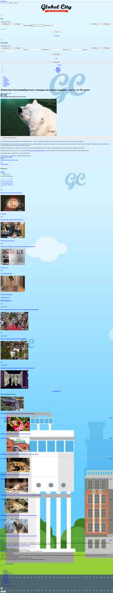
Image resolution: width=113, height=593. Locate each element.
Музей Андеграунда (4, 267)
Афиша (2, 171)
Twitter (95, 24)
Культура (6, 79)
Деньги (6, 82)
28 (8, 184)
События (58, 70)
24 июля (3, 479)
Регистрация (56, 35)
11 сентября (4, 417)
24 (1, 184)
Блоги (5, 580)
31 (1, 186)
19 (5, 183)
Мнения (6, 577)
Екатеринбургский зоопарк (12, 160)
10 (1, 181)
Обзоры (6, 574)
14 (8, 181)
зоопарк (2, 164)
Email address (27, 25)
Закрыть (3, 591)
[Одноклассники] (4, 95)
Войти (56, 31)
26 (5, 184)
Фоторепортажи (8, 573)
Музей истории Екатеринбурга (6, 294)
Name (25, 49)
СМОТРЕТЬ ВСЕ (5, 297)
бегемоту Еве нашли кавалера (37, 150)
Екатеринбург (56, 62)
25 (3, 184)
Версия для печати (6, 157)
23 (12, 183)
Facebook (107, 24)
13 (6, 181)
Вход (56, 58)
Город (58, 67)
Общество (6, 80)
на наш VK (13, 155)
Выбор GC (6, 576)
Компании (6, 84)
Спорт (5, 77)
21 (8, 183)
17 (1, 183)
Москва (60, 65)
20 (6, 183)
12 (5, 181)
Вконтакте (7, 24)
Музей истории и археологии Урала (7, 240)
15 (10, 181)
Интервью (6, 578)
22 (10, 183)
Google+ (18, 24)
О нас (2, 541)
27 (6, 184)
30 (12, 184)
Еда (58, 72)
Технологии (7, 83)
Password (47, 25)
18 (3, 183)
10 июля (3, 519)
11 (3, 181)
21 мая (2, 540)
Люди (58, 71)
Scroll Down (4, 1)
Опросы (6, 582)
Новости (6, 571)
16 (12, 181)
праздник (6, 164)
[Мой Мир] (6, 95)
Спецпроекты (7, 581)
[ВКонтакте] (1, 95)
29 (10, 184)
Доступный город (8, 585)
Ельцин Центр (3, 213)
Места (58, 68)
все (4, 76)
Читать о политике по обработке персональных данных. (15, 545)
